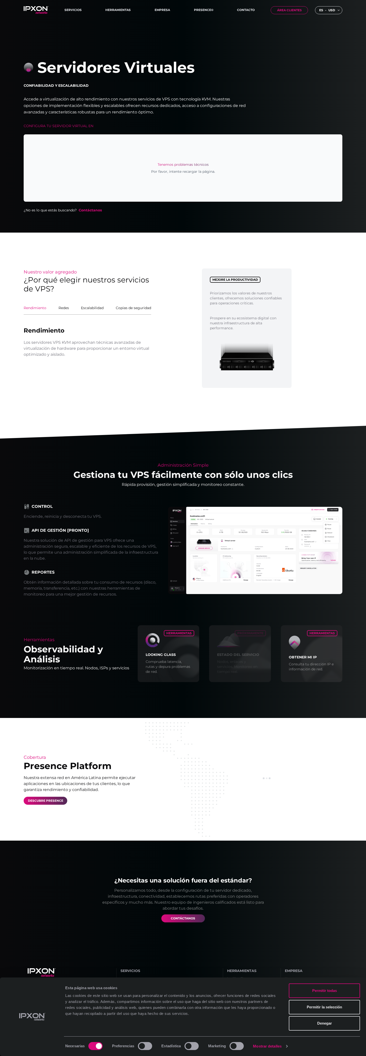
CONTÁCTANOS (183, 918)
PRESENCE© (203, 10)
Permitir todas (324, 990)
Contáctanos (90, 210)
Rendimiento (35, 308)
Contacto (246, 10)
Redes (64, 308)
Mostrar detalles (267, 1046)
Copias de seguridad (133, 308)
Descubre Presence (45, 800)
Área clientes (289, 10)
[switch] (145, 1046)
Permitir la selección (324, 1007)
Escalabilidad (92, 308)
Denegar (324, 1023)
